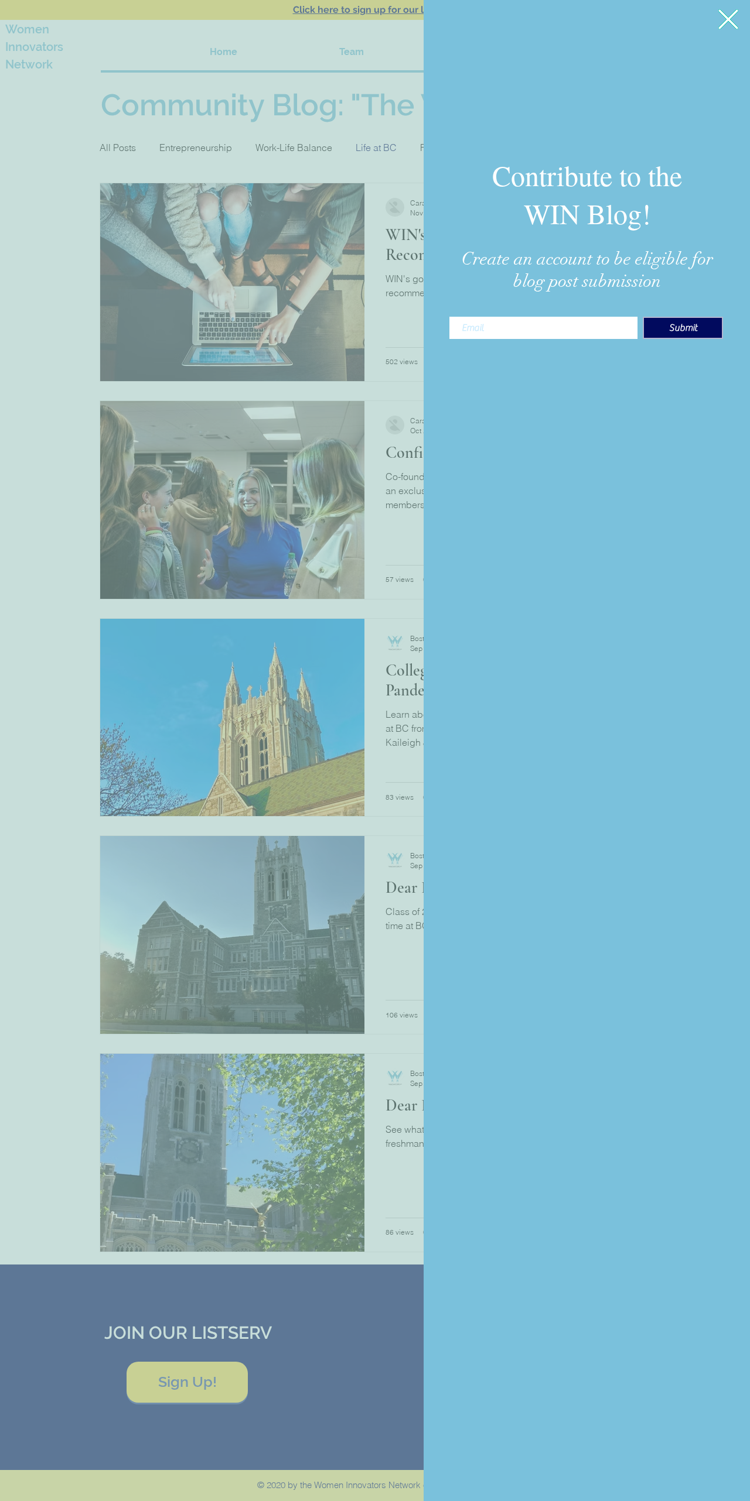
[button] (728, 19)
